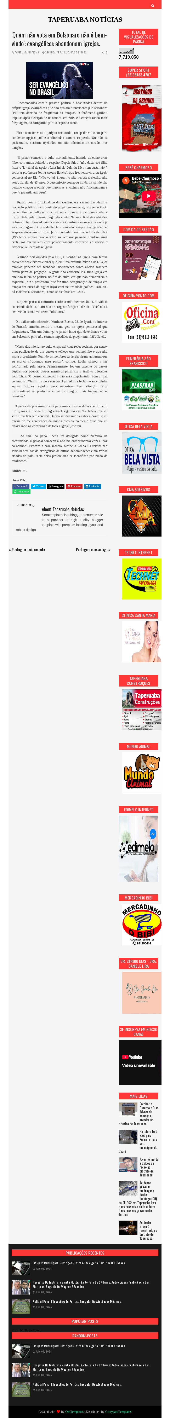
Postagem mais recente (28, 549)
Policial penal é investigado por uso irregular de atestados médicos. (77, 1301)
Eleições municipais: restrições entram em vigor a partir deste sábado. (79, 1263)
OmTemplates (74, 1411)
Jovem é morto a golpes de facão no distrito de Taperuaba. (149, 1167)
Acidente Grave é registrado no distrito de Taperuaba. (148, 1231)
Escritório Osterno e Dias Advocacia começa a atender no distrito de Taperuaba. (138, 1114)
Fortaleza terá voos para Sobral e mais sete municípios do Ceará (138, 1142)
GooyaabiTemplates (118, 1411)
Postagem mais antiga (91, 549)
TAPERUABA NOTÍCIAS (85, 19)
